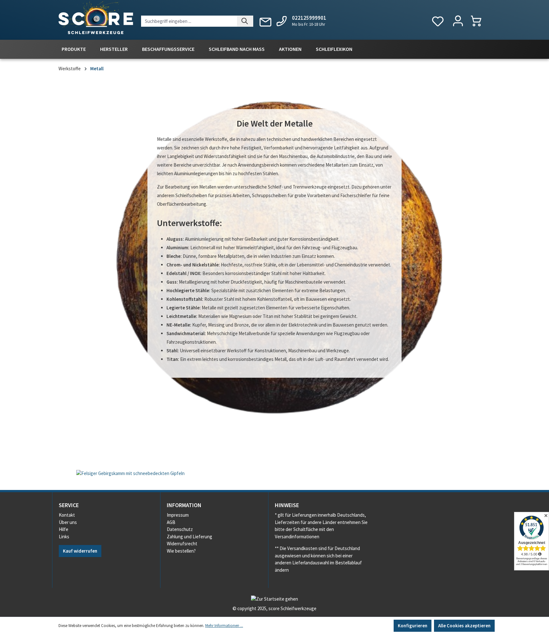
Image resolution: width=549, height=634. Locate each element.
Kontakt (67, 515)
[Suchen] (245, 21)
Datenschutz (180, 529)
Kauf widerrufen (80, 551)
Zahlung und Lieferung (189, 537)
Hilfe (63, 529)
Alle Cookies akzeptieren (464, 626)
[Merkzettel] (438, 21)
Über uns (68, 522)
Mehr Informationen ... (224, 625)
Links (64, 537)
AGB (171, 522)
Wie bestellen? (181, 551)
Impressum (178, 515)
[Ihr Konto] (458, 21)
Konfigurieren (412, 626)
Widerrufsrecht (182, 544)
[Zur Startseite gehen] (95, 19)
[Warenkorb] (479, 21)
